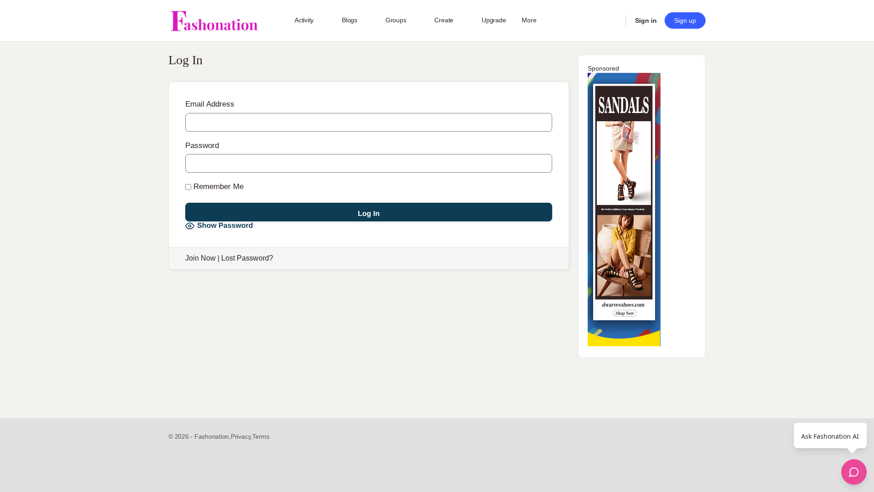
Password (202, 145)
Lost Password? (247, 258)
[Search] (613, 20)
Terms (260, 436)
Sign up (685, 20)
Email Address (209, 104)
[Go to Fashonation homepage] (213, 20)
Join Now (200, 258)
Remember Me (217, 186)
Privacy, (241, 436)
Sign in (646, 20)
